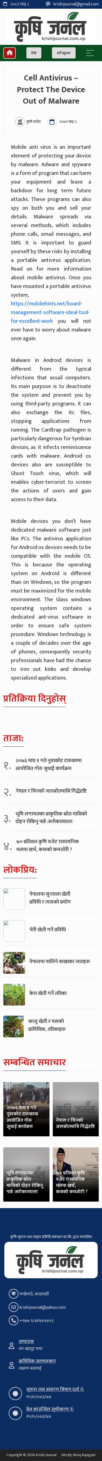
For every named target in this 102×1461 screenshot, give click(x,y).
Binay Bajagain (84, 1455)
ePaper (64, 53)
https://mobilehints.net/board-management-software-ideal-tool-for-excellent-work (50, 312)
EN (33, 53)
